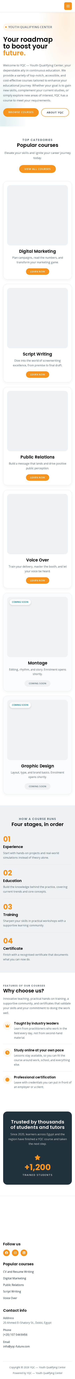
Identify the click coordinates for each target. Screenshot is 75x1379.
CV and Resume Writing (18, 1272)
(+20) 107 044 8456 (15, 1335)
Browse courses (20, 112)
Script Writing (12, 1291)
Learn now (37, 271)
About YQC (55, 112)
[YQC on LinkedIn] (24, 1253)
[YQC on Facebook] (6, 1253)
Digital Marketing (14, 1278)
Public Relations (13, 1285)
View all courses (37, 169)
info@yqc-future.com (16, 1346)
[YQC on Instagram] (15, 1253)
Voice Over (10, 1298)
